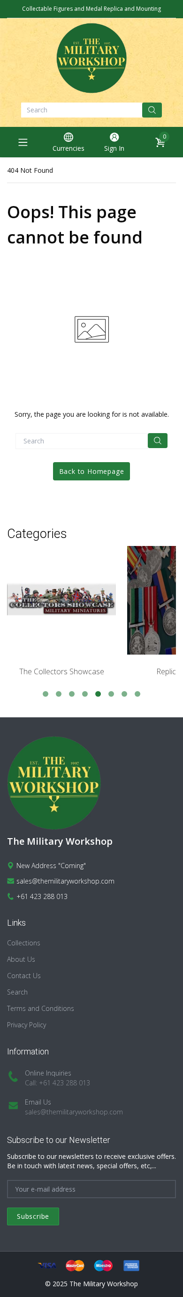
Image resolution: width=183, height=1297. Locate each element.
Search (17, 991)
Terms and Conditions (40, 1008)
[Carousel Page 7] (124, 694)
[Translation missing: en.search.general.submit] (158, 440)
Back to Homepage (91, 471)
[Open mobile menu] (23, 142)
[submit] (152, 110)
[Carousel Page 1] (45, 694)
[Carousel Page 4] (85, 694)
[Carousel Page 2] (58, 694)
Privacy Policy (26, 1024)
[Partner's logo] (61, 600)
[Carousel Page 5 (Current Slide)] (98, 694)
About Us (21, 959)
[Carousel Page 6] (111, 694)
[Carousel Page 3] (72, 694)
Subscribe (33, 1216)
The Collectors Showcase (61, 671)
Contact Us (24, 975)
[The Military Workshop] (91, 58)
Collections (23, 942)
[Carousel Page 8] (137, 694)
